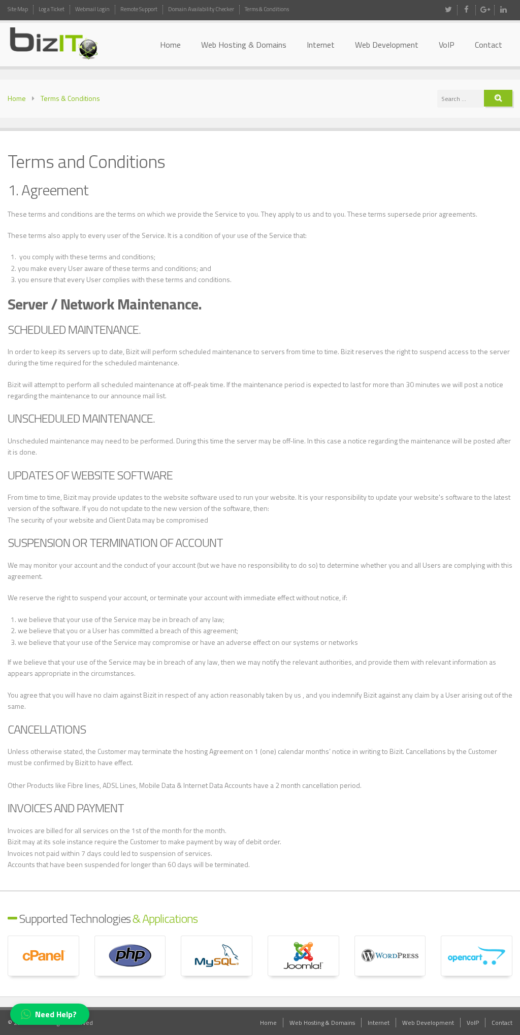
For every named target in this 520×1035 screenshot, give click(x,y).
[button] (49, 1014)
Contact (488, 45)
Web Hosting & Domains (243, 45)
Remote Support (138, 9)
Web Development (386, 45)
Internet (321, 45)
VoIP (446, 45)
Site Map (18, 9)
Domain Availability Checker (201, 9)
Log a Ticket (51, 9)
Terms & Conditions (267, 9)
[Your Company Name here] (65, 43)
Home (170, 45)
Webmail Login (92, 9)
